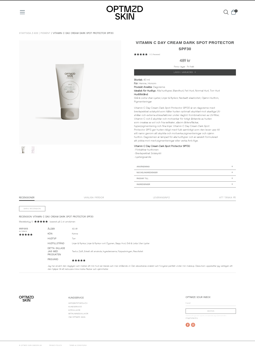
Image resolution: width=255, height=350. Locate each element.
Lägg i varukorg (185, 72)
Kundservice (75, 307)
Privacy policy (55, 345)
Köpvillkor (74, 310)
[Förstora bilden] (70, 92)
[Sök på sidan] (226, 12)
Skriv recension (32, 209)
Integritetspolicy (78, 303)
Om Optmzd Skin (77, 317)
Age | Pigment (42, 33)
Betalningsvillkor (78, 314)
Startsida (25, 33)
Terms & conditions (78, 345)
